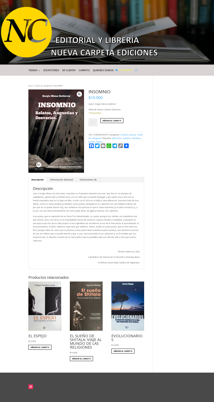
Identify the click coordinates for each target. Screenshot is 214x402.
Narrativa (136, 138)
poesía (92, 141)
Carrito (84, 70)
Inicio (30, 85)
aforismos (117, 138)
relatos (99, 141)
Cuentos (124, 134)
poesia (132, 134)
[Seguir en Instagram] (30, 386)
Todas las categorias (43, 85)
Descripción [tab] (37, 179)
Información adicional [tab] (61, 179)
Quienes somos (103, 70)
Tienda (32, 70)
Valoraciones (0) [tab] (88, 179)
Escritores (51, 70)
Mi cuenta (69, 70)
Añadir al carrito (111, 120)
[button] (79, 94)
